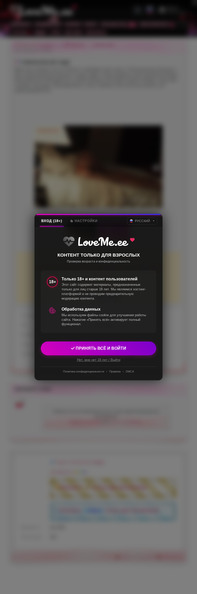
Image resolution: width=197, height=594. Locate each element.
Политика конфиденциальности (83, 371)
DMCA (130, 371)
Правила (115, 371)
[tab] (52, 221)
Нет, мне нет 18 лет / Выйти (98, 360)
